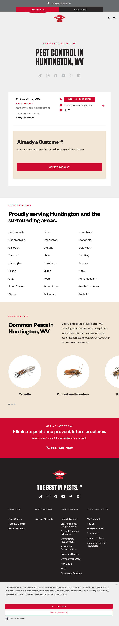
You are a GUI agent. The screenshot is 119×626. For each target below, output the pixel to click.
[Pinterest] (71, 75)
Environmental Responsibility (69, 525)
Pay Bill (91, 523)
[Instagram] (48, 75)
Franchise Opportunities (68, 548)
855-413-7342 (62, 447)
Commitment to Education (70, 532)
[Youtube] (63, 75)
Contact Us (93, 533)
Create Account (59, 167)
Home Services (16, 528)
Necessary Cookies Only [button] (59, 612)
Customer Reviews (71, 573)
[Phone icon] (109, 18)
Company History (70, 558)
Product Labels (95, 538)
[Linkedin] (79, 75)
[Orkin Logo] (60, 18)
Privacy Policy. (60, 594)
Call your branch (79, 99)
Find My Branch (95, 528)
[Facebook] (55, 75)
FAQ (63, 568)
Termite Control (17, 523)
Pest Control (15, 518)
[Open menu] (114, 17)
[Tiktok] (40, 75)
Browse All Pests (44, 518)
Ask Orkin (66, 563)
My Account (93, 518)
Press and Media (70, 554)
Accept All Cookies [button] (59, 606)
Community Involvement (68, 540)
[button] (14, 618)
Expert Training (69, 518)
